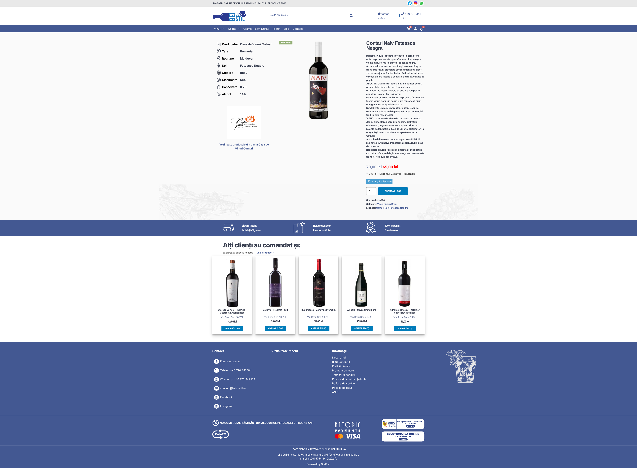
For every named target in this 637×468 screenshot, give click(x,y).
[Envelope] (216, 388)
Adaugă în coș (393, 191)
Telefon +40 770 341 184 (235, 370)
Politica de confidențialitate (349, 379)
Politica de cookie (343, 383)
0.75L (244, 87)
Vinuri (380, 204)
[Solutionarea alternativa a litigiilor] (403, 424)
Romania (246, 51)
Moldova (246, 58)
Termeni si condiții (343, 374)
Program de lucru (343, 370)
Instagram (226, 406)
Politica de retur (342, 387)
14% (243, 94)
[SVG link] (229, 16)
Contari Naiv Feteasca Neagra (392, 208)
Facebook (226, 397)
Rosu (243, 72)
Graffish (325, 464)
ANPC (336, 392)
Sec (243, 80)
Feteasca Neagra (252, 65)
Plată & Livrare (341, 366)
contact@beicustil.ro (233, 388)
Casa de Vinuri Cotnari (256, 44)
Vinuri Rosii (391, 204)
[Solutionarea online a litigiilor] (403, 436)
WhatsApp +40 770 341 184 (237, 379)
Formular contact (231, 361)
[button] (219, 29)
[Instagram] (216, 406)
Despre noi (339, 357)
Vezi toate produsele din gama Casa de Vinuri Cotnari (244, 146)
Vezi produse (264, 253)
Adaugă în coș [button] (232, 328)
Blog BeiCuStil (341, 361)
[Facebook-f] (216, 397)
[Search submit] (352, 15)
